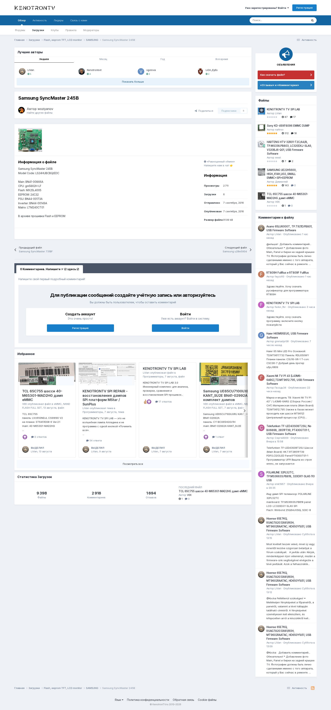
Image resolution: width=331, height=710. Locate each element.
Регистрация (304, 7)
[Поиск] (312, 20)
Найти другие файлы (39, 112)
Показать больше (133, 81)
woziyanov (45, 109)
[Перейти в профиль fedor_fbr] (261, 305)
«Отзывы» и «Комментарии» (279, 85)
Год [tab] (163, 59)
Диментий (281, 181)
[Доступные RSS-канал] (313, 688)
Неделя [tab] (44, 59)
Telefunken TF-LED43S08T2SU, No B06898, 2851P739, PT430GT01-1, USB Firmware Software (288, 430)
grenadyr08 (282, 341)
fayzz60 (279, 276)
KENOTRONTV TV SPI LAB (164, 368)
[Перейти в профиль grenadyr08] (261, 335)
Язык (118, 699)
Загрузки (38, 30)
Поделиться (205, 110)
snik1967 (280, 483)
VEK (24, 403)
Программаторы (93, 411)
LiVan (31, 69)
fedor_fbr (280, 306)
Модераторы (91, 30)
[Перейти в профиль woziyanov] (21, 110)
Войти (185, 328)
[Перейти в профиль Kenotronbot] (81, 71)
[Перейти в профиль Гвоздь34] (261, 377)
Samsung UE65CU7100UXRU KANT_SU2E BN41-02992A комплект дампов (227, 395)
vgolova (151, 69)
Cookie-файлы (207, 699)
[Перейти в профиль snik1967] (261, 474)
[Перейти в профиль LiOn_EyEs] (200, 71)
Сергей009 (281, 437)
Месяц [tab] (103, 59)
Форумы (20, 30)
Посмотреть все (133, 463)
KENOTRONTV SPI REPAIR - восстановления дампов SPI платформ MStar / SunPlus (105, 397)
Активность (40, 20)
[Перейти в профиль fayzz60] (261, 274)
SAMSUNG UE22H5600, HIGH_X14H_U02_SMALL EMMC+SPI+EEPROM (282, 173)
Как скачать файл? (272, 74)
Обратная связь (183, 699)
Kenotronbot (94, 69)
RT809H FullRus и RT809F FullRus (287, 272)
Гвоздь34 (280, 387)
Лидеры (58, 20)
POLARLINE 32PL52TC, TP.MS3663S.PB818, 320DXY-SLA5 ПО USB (290, 476)
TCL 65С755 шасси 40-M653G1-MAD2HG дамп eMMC (42, 395)
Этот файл (297, 20)
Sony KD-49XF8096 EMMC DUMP (288, 125)
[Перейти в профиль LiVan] (22, 71)
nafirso (279, 129)
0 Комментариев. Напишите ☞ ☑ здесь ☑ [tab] (49, 269)
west (278, 157)
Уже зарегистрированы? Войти (266, 7)
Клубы (55, 30)
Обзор (22, 20)
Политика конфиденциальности (148, 699)
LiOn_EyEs (212, 69)
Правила (71, 30)
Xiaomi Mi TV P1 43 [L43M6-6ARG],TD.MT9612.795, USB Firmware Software (290, 379)
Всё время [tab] (221, 59)
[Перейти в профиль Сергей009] (261, 428)
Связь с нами (78, 20)
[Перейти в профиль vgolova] (141, 71)
